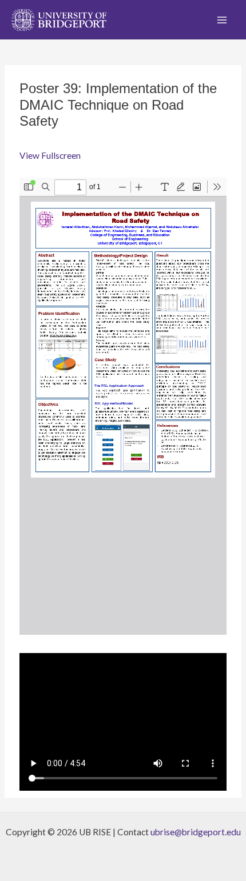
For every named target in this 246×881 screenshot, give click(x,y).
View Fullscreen (50, 155)
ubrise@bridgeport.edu (195, 832)
